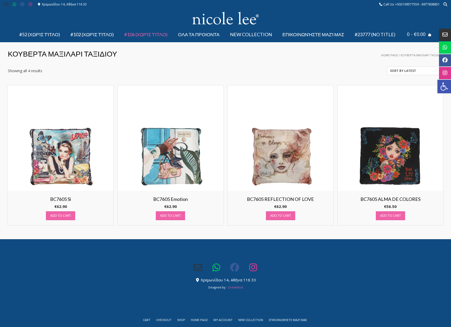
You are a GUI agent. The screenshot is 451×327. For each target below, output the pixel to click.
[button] (444, 86)
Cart (146, 320)
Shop (181, 320)
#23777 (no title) (375, 34)
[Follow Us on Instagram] (30, 4)
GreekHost (235, 287)
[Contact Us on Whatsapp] (14, 4)
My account (223, 320)
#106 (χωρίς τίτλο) (146, 34)
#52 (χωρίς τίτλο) (39, 34)
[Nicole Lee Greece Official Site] (225, 18)
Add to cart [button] (60, 215)
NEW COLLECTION (251, 34)
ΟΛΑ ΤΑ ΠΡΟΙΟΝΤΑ (198, 34)
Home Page (389, 55)
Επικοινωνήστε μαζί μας (313, 34)
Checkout (163, 320)
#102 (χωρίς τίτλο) (92, 34)
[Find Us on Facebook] (22, 4)
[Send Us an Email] (6, 4)
